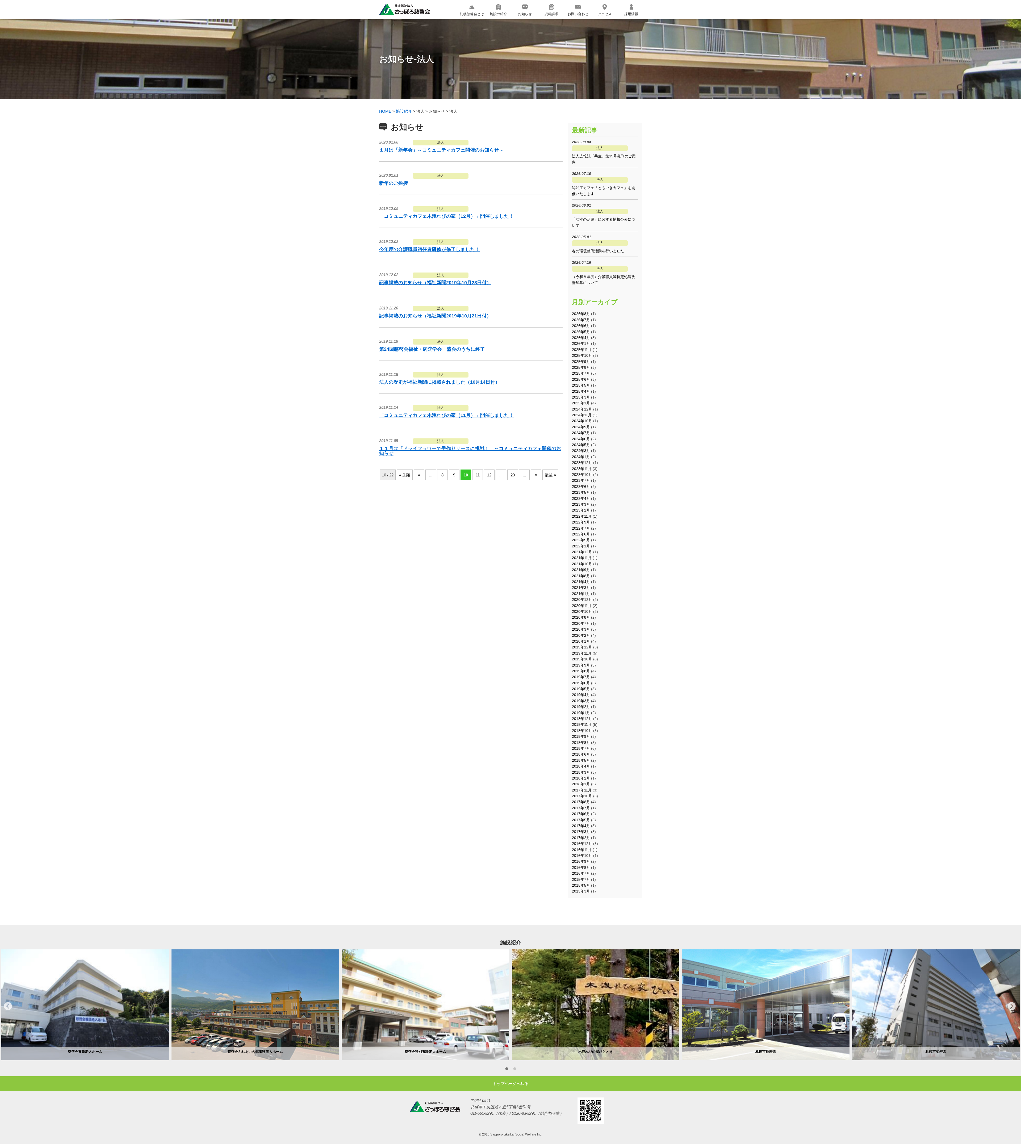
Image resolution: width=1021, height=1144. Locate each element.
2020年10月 (582, 611)
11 (478, 475)
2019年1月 (581, 713)
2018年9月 (581, 736)
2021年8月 (581, 576)
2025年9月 (581, 361)
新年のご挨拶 (393, 183)
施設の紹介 (498, 14)
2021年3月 (581, 587)
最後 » (550, 475)
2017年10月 (582, 796)
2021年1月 (581, 594)
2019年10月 (582, 659)
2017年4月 (581, 826)
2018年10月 (582, 730)
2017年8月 (581, 802)
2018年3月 (581, 772)
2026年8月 (581, 314)
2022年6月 (581, 534)
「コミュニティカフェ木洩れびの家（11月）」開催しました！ (446, 415)
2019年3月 (581, 701)
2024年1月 (581, 457)
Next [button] (1012, 1006)
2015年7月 (581, 879)
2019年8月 (581, 671)
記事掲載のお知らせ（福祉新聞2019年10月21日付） (435, 316)
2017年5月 (581, 820)
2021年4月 (581, 582)
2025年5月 (581, 385)
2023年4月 (581, 498)
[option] (85, 1004)
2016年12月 (582, 843)
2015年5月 (581, 885)
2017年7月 (581, 808)
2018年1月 (581, 784)
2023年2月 (581, 510)
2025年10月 (582, 355)
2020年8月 (581, 617)
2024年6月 (581, 439)
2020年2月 (581, 635)
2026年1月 (581, 343)
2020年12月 (582, 599)
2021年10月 (582, 564)
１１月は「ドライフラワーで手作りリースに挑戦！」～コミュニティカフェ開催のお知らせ (470, 451)
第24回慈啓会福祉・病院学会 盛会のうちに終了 (432, 349)
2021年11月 (582, 558)
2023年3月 (581, 504)
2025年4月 (581, 391)
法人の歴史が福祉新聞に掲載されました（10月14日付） (439, 382)
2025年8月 (581, 367)
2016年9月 (581, 861)
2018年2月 (581, 778)
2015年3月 (581, 891)
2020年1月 (581, 641)
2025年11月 (582, 349)
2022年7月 (581, 528)
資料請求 (551, 14)
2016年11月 (582, 850)
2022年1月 (581, 546)
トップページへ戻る (511, 1083)
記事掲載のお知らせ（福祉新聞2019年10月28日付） (435, 282)
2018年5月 (581, 760)
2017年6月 (581, 814)
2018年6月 (581, 754)
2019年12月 (582, 647)
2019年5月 (581, 689)
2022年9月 (581, 522)
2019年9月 (581, 665)
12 (489, 475)
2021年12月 (582, 552)
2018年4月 (581, 766)
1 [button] (506, 1069)
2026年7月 (581, 320)
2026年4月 (581, 338)
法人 (440, 142)
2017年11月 (582, 790)
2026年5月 (581, 332)
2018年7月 (581, 748)
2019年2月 (581, 707)
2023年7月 (581, 480)
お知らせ (525, 14)
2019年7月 (581, 677)
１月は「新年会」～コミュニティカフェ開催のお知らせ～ (441, 150)
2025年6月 (581, 379)
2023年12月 (582, 462)
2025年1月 (581, 403)
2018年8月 (581, 742)
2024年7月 (581, 433)
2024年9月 (581, 427)
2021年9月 (581, 570)
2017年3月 (581, 831)
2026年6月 (581, 326)
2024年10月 (582, 421)
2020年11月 (582, 606)
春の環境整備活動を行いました (598, 251)
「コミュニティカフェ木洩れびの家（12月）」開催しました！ (446, 216)
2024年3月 (581, 451)
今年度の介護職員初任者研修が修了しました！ (429, 249)
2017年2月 (581, 838)
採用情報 (631, 14)
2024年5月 (581, 445)
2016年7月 (581, 873)
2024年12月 (582, 409)
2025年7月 (581, 373)
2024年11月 (582, 415)
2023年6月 (581, 486)
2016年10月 (582, 855)
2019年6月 (581, 683)
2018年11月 (582, 724)
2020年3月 (581, 629)
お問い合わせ (578, 14)
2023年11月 (582, 469)
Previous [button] (8, 1006)
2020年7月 (581, 623)
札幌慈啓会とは (472, 14)
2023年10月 (582, 474)
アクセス (605, 14)
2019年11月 (582, 653)
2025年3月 (581, 397)
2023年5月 (581, 492)
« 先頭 (404, 475)
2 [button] (514, 1069)
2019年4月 (581, 695)
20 (512, 475)
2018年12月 (582, 718)
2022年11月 (582, 516)
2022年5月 (581, 540)
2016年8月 (581, 867)
